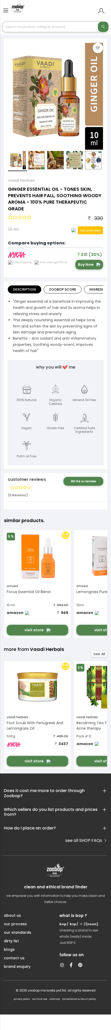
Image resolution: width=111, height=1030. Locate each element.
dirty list (11, 941)
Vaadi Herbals (21, 180)
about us (12, 915)
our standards (17, 932)
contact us (14, 958)
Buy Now (86, 264)
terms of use (39, 999)
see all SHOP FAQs (84, 840)
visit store (34, 630)
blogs (9, 949)
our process (15, 924)
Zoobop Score (62, 289)
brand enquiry (17, 966)
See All (99, 654)
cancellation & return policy (79, 999)
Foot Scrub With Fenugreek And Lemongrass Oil (35, 725)
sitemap (55, 999)
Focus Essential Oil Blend (28, 591)
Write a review (83, 481)
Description (24, 289)
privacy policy (22, 999)
